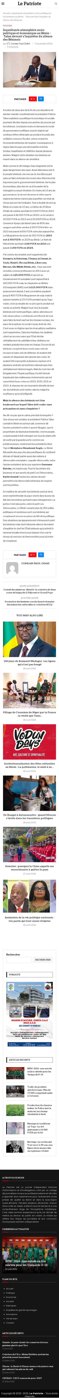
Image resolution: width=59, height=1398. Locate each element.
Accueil (6, 13)
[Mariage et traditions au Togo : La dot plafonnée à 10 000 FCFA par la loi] (15, 1128)
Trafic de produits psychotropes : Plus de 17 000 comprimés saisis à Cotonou (39, 1091)
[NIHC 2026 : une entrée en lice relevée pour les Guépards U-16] (15, 1073)
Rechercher (13, 954)
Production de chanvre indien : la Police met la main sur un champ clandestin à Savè (39, 1110)
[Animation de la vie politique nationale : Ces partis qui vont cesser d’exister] (29, 895)
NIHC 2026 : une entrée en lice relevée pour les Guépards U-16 (39, 1071)
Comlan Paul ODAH (35, 563)
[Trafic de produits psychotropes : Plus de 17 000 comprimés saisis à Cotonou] (15, 1091)
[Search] (55, 4)
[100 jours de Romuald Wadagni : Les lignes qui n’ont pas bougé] (29, 639)
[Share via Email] (41, 98)
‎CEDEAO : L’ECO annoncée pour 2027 (22, 1378)
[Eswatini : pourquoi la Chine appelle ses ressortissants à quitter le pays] (29, 844)
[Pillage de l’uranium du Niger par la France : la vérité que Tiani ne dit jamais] (29, 690)
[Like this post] (34, 98)
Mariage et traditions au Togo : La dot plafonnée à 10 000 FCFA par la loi (38, 1128)
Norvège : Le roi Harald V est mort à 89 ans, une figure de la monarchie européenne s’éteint (39, 1146)
